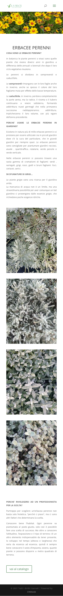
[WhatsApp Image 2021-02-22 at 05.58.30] (31, 484)
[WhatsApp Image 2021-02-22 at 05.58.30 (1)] (31, 343)
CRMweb (31, 591)
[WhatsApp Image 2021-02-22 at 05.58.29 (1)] (31, 272)
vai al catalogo (19, 569)
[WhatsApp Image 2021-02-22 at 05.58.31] (31, 413)
